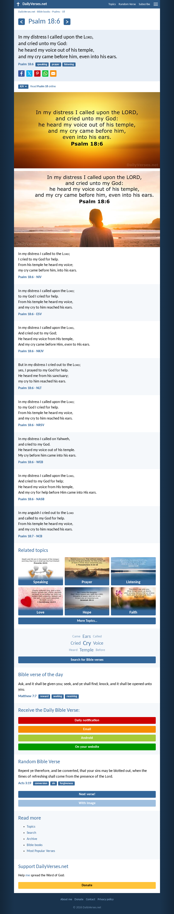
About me (66, 899)
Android (87, 738)
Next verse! (87, 794)
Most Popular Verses (41, 851)
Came (76, 636)
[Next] (67, 21)
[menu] (156, 6)
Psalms (56, 11)
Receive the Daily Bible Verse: (49, 710)
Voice (98, 643)
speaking (42, 64)
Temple (87, 650)
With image (87, 803)
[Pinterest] (38, 74)
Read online (43, 86)
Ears (87, 636)
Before (100, 650)
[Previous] (21, 21)
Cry (87, 643)
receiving (72, 696)
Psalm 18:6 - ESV (30, 314)
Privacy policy (106, 899)
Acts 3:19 (24, 783)
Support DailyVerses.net (43, 866)
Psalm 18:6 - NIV (29, 277)
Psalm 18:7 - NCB (30, 536)
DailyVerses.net (26, 11)
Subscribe (144, 4)
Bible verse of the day (40, 674)
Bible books (43, 11)
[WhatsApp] (46, 73)
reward (44, 696)
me (27, 875)
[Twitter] (30, 74)
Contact (90, 899)
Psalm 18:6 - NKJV (31, 351)
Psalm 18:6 (26, 64)
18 (63, 11)
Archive (32, 839)
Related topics (33, 550)
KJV (22, 86)
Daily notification (87, 720)
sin (53, 783)
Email (87, 729)
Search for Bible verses (87, 660)
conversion (41, 783)
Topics (112, 4)
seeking (57, 696)
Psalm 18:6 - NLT (30, 388)
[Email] (54, 74)
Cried (76, 643)
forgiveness (66, 783)
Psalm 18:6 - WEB (30, 462)
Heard (73, 650)
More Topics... (87, 621)
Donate (87, 885)
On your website (87, 747)
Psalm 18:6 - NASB (31, 499)
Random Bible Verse (39, 761)
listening (69, 64)
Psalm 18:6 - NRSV (31, 425)
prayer (55, 64)
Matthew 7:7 (27, 696)
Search (31, 833)
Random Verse (127, 4)
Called (97, 636)
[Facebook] (22, 74)
